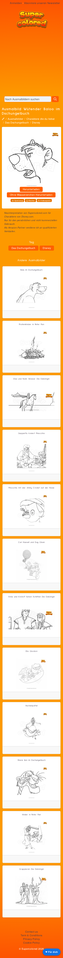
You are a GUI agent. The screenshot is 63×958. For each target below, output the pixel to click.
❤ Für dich (51, 952)
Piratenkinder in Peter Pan (31, 324)
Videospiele (45, 200)
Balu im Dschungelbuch (31, 270)
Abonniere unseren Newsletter (42, 3)
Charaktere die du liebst (40, 119)
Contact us (31, 931)
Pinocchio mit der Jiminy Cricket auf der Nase (31, 488)
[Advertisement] (31, 62)
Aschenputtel (31, 706)
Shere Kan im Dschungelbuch (32, 760)
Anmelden (16, 3)
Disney (36, 122)
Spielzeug (18, 200)
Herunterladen (31, 189)
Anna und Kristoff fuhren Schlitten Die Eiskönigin (31, 597)
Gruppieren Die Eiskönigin (31, 869)
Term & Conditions (31, 935)
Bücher (32, 200)
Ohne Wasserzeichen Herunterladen (31, 194)
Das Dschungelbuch (17, 122)
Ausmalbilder (15, 119)
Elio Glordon (31, 651)
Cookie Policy (31, 942)
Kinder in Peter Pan (31, 815)
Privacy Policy (31, 939)
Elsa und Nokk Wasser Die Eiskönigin (31, 379)
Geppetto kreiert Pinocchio (31, 433)
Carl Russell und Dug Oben (31, 542)
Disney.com (27, 216)
